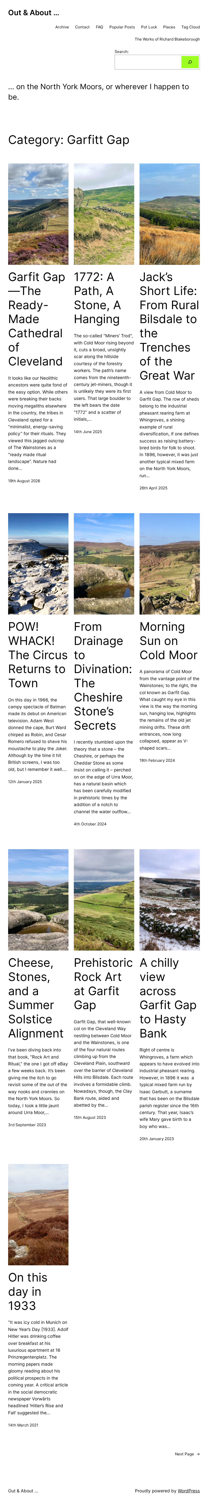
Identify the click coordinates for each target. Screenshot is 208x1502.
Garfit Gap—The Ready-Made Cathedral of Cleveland (36, 319)
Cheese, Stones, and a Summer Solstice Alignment (36, 998)
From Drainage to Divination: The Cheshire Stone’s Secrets (103, 676)
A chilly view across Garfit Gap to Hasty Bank (168, 998)
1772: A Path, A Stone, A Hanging (97, 298)
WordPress (189, 1490)
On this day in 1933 (27, 1291)
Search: (122, 51)
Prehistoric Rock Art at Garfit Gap (103, 984)
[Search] (190, 62)
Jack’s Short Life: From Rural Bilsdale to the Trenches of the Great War (169, 326)
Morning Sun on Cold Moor (169, 641)
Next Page (187, 1454)
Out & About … (33, 12)
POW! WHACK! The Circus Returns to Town (38, 655)
